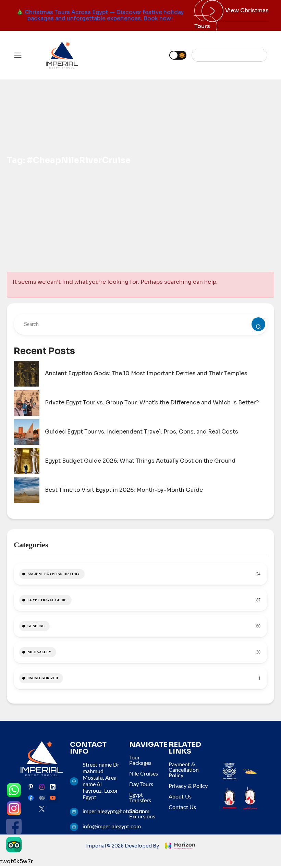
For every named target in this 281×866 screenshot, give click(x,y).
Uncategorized (42, 678)
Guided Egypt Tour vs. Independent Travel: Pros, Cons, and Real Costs (141, 431)
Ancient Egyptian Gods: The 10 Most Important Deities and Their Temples (146, 373)
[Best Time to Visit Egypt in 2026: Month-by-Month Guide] (26, 490)
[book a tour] (258, 324)
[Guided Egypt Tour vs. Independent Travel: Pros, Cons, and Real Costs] (26, 432)
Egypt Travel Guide (46, 600)
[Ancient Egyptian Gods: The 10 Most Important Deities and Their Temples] (26, 374)
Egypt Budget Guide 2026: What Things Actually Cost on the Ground (140, 461)
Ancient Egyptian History (53, 574)
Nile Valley (39, 652)
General (36, 626)
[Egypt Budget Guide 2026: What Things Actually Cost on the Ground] (26, 461)
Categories (31, 544)
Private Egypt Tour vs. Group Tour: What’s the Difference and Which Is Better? (152, 402)
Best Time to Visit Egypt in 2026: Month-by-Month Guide (124, 490)
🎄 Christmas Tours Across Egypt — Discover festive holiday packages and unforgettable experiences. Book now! (100, 15)
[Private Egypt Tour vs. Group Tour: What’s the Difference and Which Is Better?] (26, 403)
